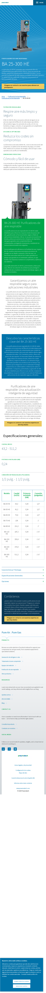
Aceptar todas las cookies (21, 981)
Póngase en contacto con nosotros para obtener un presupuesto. (21, 86)
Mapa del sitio (23, 773)
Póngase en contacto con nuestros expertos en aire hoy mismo (23, 424)
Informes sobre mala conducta (23, 783)
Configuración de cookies (23, 770)
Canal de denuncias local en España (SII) (23, 778)
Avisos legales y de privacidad (23, 765)
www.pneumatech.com (23, 788)
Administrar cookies (21, 986)
